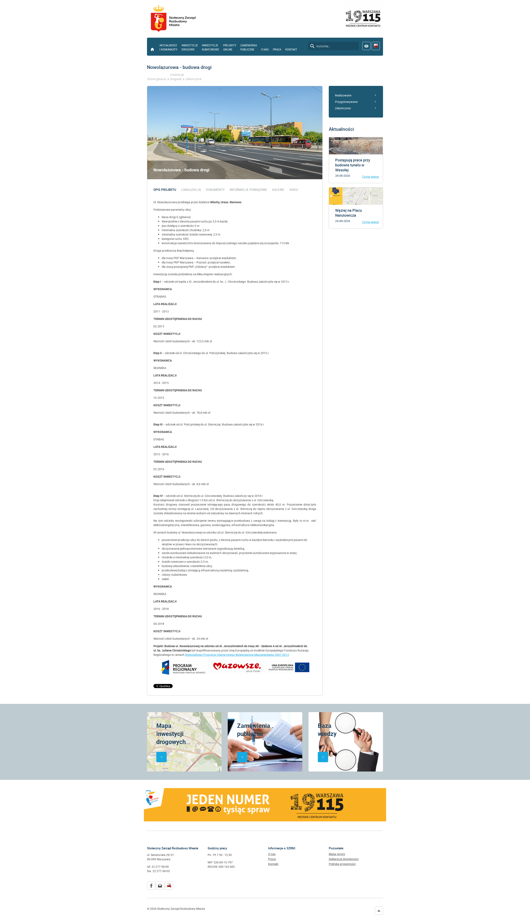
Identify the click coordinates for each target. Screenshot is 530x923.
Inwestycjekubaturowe (210, 47)
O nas (265, 49)
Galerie (278, 189)
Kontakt (291, 49)
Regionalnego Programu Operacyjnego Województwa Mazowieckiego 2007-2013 (237, 655)
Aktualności (341, 129)
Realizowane (343, 95)
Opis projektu (164, 189)
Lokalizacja (191, 189)
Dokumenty (215, 189)
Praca (277, 49)
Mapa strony (337, 854)
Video (293, 189)
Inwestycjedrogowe (190, 47)
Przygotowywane (346, 102)
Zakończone (343, 108)
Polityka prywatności (342, 864)
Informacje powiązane (248, 189)
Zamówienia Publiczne (248, 47)
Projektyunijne (229, 47)
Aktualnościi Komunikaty (168, 47)
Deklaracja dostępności (344, 859)
